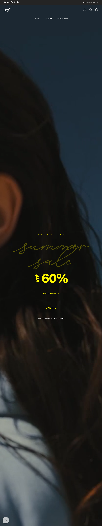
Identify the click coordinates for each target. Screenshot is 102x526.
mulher (61, 318)
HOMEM (37, 19)
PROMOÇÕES (63, 19)
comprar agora (44, 318)
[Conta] (84, 9)
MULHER (49, 19)
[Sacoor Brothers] (7, 10)
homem (54, 318)
